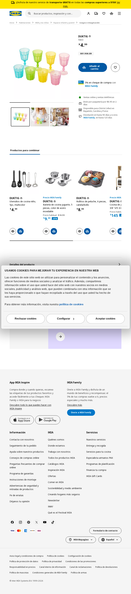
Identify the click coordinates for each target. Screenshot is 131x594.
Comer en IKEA (56, 482)
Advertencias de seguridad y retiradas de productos (24, 487)
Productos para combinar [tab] (24, 150)
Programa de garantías (22, 473)
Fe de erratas (16, 495)
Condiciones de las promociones (81, 561)
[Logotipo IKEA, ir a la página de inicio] (16, 13)
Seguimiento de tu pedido (23, 445)
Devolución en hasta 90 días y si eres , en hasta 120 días (100, 116)
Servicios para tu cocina (98, 451)
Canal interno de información (52, 567)
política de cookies (70, 304)
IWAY (50, 506)
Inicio (12, 22)
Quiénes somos (56, 439)
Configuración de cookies (80, 556)
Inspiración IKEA (56, 469)
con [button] (100, 84)
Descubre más (74, 404)
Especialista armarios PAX (99, 457)
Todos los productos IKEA (61, 457)
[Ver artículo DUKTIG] (25, 179)
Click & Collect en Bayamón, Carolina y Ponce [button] (98, 109)
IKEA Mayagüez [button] (81, 539)
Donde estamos (56, 445)
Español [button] (110, 539)
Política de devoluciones (106, 567)
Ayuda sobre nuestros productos (27, 451)
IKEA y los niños (42, 22)
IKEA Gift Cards (94, 476)
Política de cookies (55, 556)
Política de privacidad (52, 561)
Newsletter (54, 500)
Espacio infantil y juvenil (64, 22)
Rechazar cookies (25, 318)
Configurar (63, 318)
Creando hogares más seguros (64, 494)
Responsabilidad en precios (22, 567)
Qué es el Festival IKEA (60, 512)
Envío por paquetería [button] (93, 101)
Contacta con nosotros (22, 439)
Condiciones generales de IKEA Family (49, 572)
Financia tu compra (96, 469)
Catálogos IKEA (56, 463)
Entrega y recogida (96, 445)
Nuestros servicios (96, 439)
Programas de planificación (100, 463)
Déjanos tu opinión (20, 501)
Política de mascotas (19, 572)
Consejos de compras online (24, 457)
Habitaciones (25, 22)
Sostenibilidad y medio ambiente (65, 488)
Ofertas (52, 476)
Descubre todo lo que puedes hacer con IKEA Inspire (30, 406)
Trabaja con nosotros (59, 451)
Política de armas (79, 572)
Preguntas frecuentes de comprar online (27, 465)
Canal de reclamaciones (81, 567)
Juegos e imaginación (89, 22)
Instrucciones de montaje (23, 479)
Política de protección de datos (24, 561)
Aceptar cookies (105, 318)
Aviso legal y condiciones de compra (26, 556)
